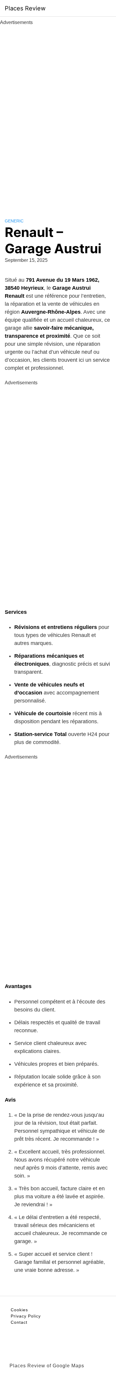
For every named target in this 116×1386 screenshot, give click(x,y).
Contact (19, 1322)
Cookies (19, 1309)
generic (14, 221)
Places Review (25, 8)
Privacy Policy (26, 1316)
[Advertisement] (58, 115)
